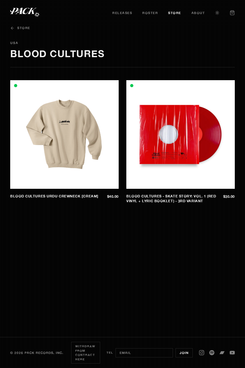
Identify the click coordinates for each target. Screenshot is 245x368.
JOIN (184, 353)
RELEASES (122, 13)
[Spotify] (211, 352)
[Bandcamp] (222, 352)
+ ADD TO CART (100, 184)
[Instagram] (201, 352)
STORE (174, 13)
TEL (110, 352)
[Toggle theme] (217, 13)
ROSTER (150, 13)
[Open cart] (232, 12)
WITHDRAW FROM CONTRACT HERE (85, 352)
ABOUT (198, 13)
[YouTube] (232, 352)
